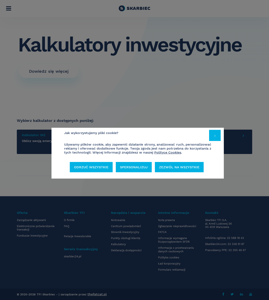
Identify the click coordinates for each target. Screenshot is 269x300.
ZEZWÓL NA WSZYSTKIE (179, 167)
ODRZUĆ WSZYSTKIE (91, 167)
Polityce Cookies (167, 152)
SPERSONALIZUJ (134, 167)
